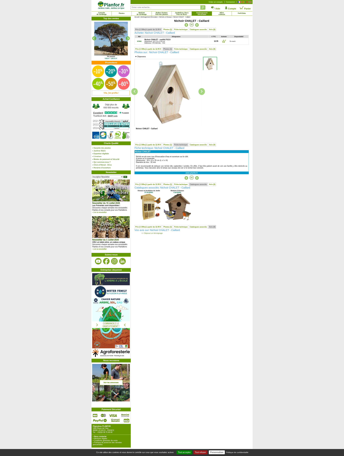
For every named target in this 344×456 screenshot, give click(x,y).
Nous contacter (100, 436)
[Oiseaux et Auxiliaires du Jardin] (148, 220)
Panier (247, 9)
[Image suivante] (201, 91)
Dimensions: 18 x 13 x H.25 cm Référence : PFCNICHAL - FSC (157, 41)
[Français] (239, 2)
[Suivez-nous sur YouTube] (98, 261)
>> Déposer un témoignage (152, 233)
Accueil (137, 17)
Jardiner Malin (100, 151)
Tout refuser (200, 452)
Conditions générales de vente (106, 440)
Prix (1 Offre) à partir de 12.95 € (148, 29)
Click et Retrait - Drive (103, 165)
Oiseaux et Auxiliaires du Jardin (149, 190)
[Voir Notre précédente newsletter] (111, 251)
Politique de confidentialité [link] (237, 452)
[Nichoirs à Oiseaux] (177, 220)
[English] (250, 2)
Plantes (122, 13)
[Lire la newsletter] (111, 214)
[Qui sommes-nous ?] (111, 121)
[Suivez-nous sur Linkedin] (122, 261)
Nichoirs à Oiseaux (165, 17)
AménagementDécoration (201, 13)
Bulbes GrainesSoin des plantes (161, 13)
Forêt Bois (242, 13)
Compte (231, 9)
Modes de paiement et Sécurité (106, 159)
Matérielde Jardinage (142, 13)
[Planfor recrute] (111, 401)
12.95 (216, 41)
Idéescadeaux (221, 13)
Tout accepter (184, 452)
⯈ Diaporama (140, 57)
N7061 (139, 41)
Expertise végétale (101, 154)
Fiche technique (180, 29)
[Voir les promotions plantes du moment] (111, 95)
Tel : (94, 432)
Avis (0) (212, 29)
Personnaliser (216, 452)
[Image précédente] (134, 91)
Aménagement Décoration (149, 17)
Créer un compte (216, 2)
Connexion (230, 2)
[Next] (128, 38)
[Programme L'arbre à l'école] (111, 285)
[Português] (246, 2)
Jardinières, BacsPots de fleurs (182, 13)
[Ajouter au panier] (224, 42)
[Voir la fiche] (111, 38)
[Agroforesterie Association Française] (111, 356)
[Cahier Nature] (111, 348)
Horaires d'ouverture (102, 168)
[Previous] (94, 38)
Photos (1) (167, 29)
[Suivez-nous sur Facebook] (106, 261)
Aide (217, 9)
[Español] (242, 2)
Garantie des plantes (102, 148)
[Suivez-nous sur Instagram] (114, 261)
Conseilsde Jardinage (102, 13)
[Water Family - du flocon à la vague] (111, 297)
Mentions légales (100, 438)
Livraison (97, 156)
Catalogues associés (198, 29)
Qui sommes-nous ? (102, 162)
